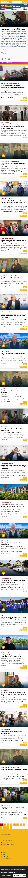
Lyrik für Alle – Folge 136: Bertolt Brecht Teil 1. (13, 164)
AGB (4, 854)
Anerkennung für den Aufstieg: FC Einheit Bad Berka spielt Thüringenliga (13, 618)
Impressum (5, 842)
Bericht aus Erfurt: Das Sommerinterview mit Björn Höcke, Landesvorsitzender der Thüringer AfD (13, 466)
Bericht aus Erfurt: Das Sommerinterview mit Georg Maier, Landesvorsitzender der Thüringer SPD (13, 315)
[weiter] (7, 827)
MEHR (24, 98)
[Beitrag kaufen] (9, 59)
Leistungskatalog (7, 858)
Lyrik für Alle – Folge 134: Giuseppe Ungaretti (11, 391)
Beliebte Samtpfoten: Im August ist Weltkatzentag (12, 732)
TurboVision (11, 844)
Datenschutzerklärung (12, 872)
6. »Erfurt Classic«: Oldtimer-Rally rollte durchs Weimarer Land (13, 581)
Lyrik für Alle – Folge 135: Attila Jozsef (12, 278)
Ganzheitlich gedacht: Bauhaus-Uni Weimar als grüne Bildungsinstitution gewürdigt (12, 506)
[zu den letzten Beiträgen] (11, 827)
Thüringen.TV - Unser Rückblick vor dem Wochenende (13, 354)
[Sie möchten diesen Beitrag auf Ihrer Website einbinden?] (5, 59)
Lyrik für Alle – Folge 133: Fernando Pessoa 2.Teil (14, 770)
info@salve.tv (6, 839)
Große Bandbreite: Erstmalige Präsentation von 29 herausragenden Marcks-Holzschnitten (12, 126)
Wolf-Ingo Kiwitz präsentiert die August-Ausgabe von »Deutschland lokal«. (13, 655)
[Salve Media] (14, 7)
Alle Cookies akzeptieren (19, 875)
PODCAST (22, 100)
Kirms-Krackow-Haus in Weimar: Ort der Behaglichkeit (13, 429)
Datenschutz (6, 856)
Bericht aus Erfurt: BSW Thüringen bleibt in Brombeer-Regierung (13, 241)
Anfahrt (4, 852)
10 (4, 827)
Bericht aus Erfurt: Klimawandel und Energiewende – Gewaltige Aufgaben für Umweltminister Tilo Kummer (13, 202)
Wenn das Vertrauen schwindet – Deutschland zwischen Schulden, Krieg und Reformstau (13, 87)
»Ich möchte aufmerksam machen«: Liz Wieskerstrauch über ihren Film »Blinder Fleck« (13, 694)
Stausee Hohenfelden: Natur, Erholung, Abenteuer (13, 807)
